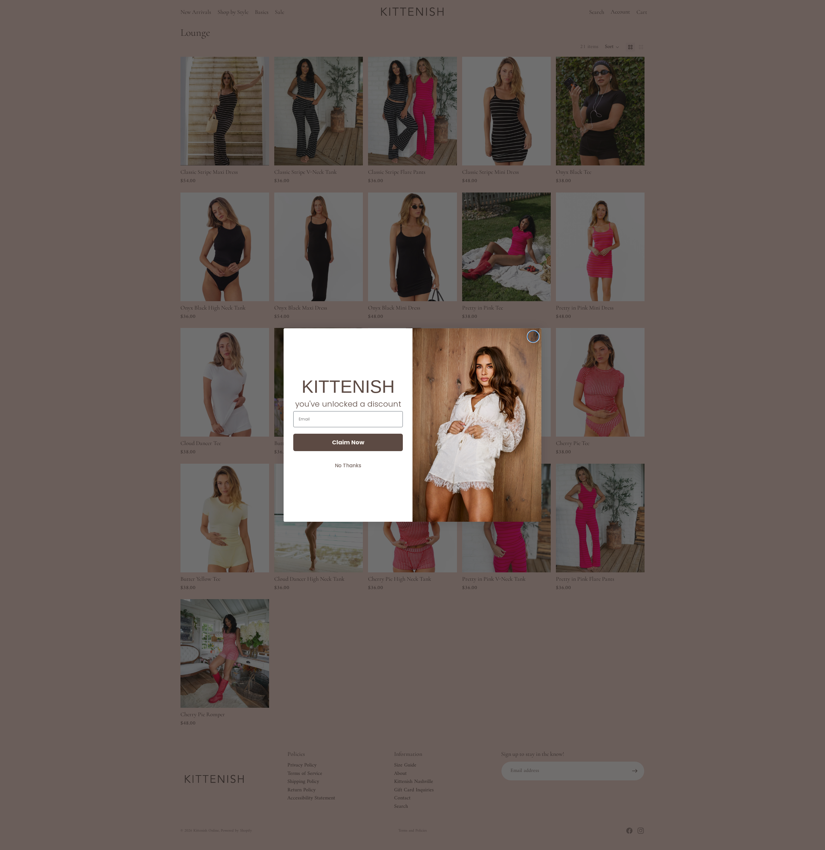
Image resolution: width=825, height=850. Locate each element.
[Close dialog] (533, 336)
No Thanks (348, 465)
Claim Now (348, 442)
